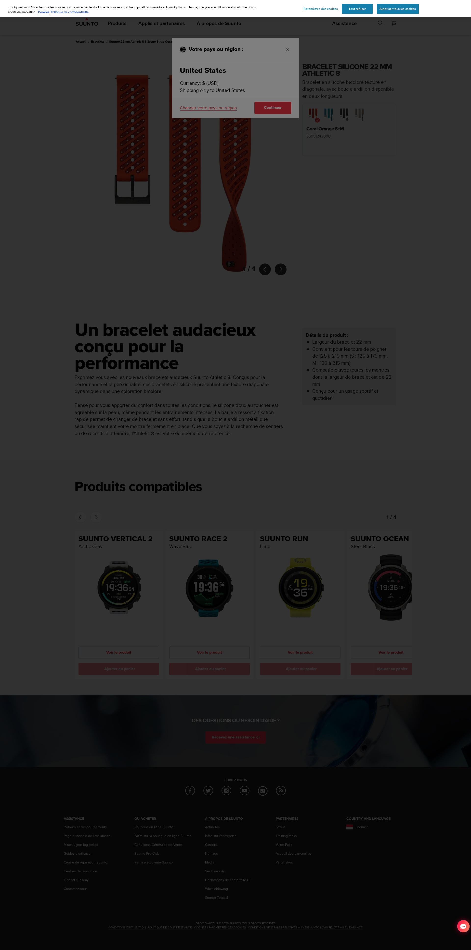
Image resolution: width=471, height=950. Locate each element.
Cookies (43, 12)
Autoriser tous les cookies (397, 9)
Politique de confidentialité (70, 12)
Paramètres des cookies (320, 9)
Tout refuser (357, 9)
